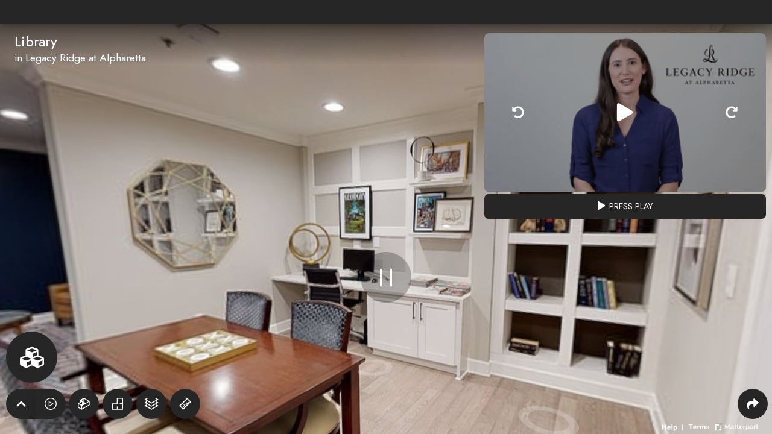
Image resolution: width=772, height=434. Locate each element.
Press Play (630, 206)
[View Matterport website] (736, 426)
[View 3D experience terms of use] (700, 426)
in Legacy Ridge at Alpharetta (80, 58)
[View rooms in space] (31, 357)
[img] (518, 112)
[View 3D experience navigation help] (674, 426)
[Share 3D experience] (753, 404)
